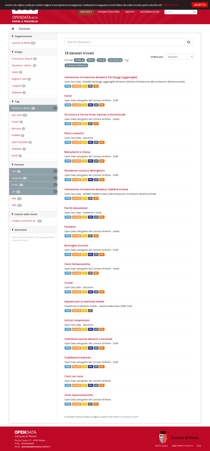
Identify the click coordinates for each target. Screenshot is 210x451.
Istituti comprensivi (76, 320)
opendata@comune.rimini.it (35, 446)
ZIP (90, 86)
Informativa (170, 5)
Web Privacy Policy (182, 445)
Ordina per (157, 56)
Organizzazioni (108, 12)
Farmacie (70, 227)
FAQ (199, 445)
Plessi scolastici (74, 133)
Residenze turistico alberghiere (84, 170)
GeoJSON (77, 86)
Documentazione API (127, 417)
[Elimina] (82, 60)
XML (96, 86)
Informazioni (149, 12)
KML (90, 105)
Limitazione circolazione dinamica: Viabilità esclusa (96, 189)
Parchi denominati (76, 208)
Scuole (68, 283)
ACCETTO (199, 5)
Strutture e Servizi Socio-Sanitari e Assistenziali (94, 114)
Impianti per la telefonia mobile (84, 301)
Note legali (161, 445)
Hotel (68, 96)
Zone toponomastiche (78, 395)
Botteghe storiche (76, 245)
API (111, 417)
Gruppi (130, 12)
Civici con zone (73, 376)
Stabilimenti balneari (77, 357)
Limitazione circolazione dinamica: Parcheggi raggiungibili (100, 77)
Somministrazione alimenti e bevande (88, 339)
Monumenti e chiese (77, 152)
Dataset (86, 12)
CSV (84, 86)
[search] (189, 42)
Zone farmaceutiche (77, 264)
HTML (67, 86)
